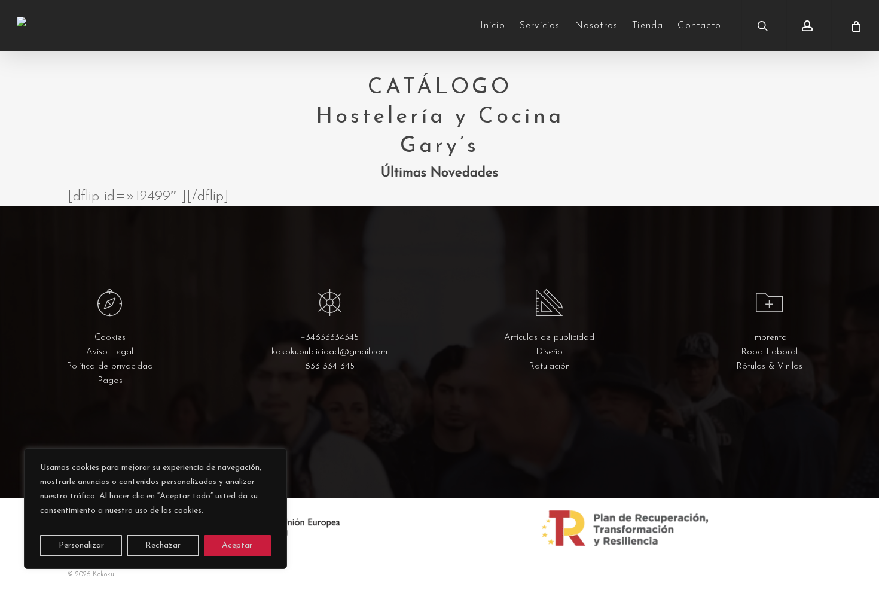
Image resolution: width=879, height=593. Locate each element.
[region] (155, 508)
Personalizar (81, 545)
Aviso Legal (109, 352)
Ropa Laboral (769, 352)
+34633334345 (329, 337)
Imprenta (769, 337)
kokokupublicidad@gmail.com (329, 352)
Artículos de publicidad (549, 337)
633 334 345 (330, 366)
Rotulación (549, 366)
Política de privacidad (109, 366)
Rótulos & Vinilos (769, 366)
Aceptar (237, 545)
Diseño (549, 352)
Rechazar (163, 545)
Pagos (110, 380)
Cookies (110, 337)
